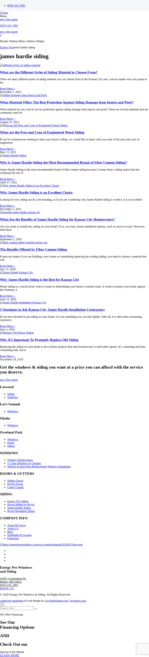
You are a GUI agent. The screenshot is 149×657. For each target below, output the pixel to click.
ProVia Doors (15, 484)
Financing (13, 538)
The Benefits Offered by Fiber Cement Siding (33, 249)
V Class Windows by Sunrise (24, 463)
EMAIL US (7, 588)
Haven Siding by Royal (20, 504)
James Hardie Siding (19, 507)
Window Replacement (20, 460)
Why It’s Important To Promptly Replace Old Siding (39, 340)
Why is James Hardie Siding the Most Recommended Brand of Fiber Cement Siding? (63, 162)
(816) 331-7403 (16, 5)
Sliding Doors (15, 480)
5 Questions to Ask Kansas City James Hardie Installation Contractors (52, 309)
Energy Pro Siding (18, 501)
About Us (13, 528)
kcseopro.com (78, 600)
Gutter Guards (15, 487)
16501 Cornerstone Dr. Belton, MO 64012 (13, 580)
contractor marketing (12, 600)
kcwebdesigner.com (56, 600)
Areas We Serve (16, 525)
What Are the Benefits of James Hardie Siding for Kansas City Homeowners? (57, 219)
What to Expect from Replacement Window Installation (39, 466)
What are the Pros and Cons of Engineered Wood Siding (42, 132)
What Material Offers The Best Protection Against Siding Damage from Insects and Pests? (67, 102)
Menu (3, 16)
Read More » (7, 88)
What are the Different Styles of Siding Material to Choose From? (49, 72)
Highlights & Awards (19, 535)
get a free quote (9, 19)
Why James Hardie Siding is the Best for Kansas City (39, 279)
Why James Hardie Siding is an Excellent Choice (36, 192)
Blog (10, 531)
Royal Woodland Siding (21, 511)
